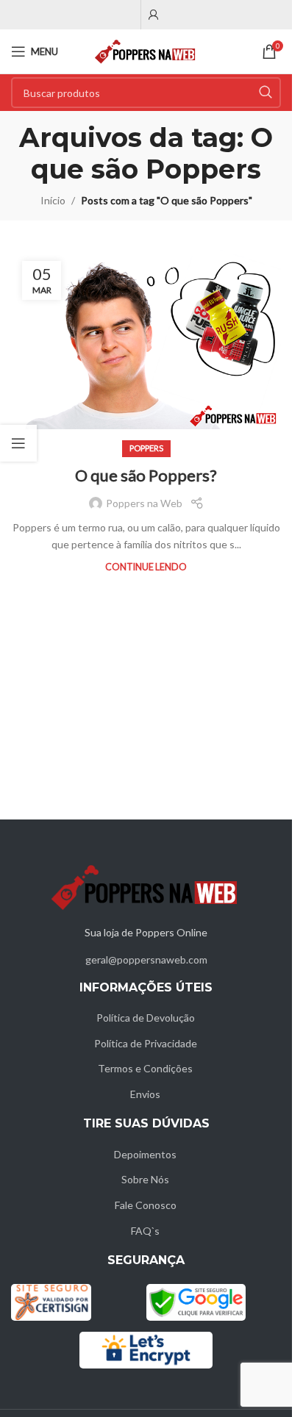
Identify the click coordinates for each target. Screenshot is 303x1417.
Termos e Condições (145, 1068)
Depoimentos (145, 1154)
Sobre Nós (145, 1179)
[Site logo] (146, 50)
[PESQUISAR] (265, 92)
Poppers (146, 448)
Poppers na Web (144, 503)
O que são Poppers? (146, 475)
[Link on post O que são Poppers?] (146, 340)
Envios (145, 1094)
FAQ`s (145, 1230)
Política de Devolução (145, 1017)
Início (52, 200)
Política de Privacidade (145, 1043)
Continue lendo (146, 567)
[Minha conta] (153, 14)
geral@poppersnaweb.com (146, 959)
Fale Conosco (146, 1205)
